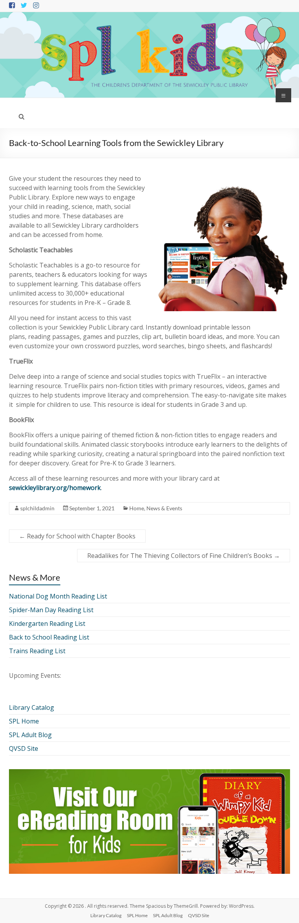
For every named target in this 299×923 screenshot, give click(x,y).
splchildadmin (37, 508)
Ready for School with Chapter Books (77, 536)
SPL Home (24, 721)
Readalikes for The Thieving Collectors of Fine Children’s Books (183, 555)
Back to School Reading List (49, 637)
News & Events (164, 508)
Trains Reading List (37, 651)
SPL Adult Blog (30, 735)
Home (136, 508)
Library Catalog (31, 707)
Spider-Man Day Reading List (51, 610)
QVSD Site (23, 748)
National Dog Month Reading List (58, 596)
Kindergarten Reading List (47, 623)
